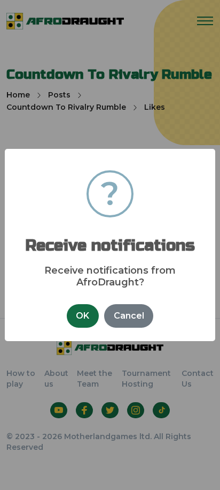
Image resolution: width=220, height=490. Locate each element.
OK (82, 316)
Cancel (129, 316)
